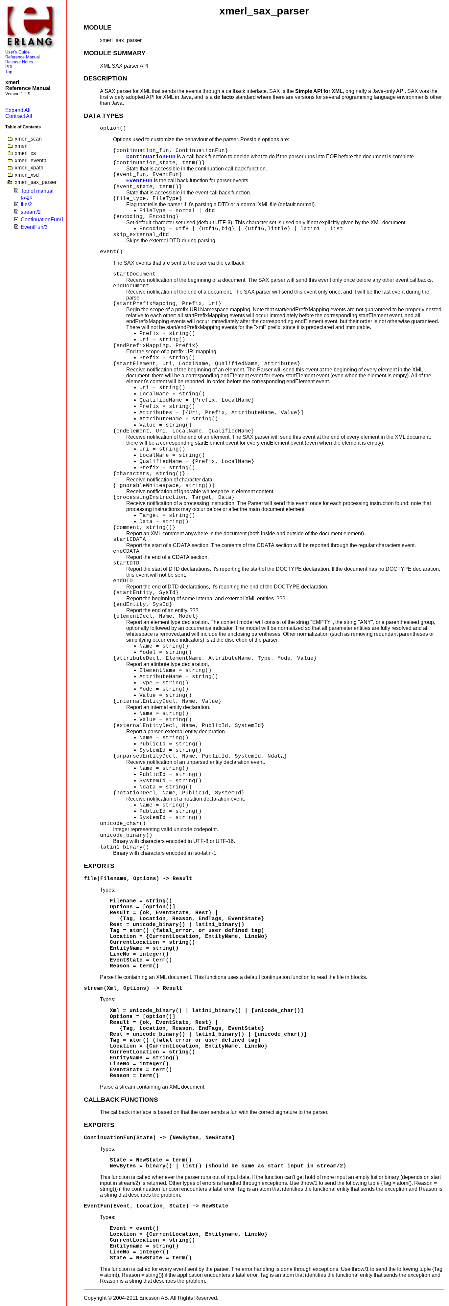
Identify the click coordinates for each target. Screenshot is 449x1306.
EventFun (139, 181)
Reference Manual (22, 57)
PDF (9, 66)
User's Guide (17, 52)
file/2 (26, 204)
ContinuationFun (151, 157)
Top (8, 71)
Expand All (18, 110)
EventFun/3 (34, 227)
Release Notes (19, 61)
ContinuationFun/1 (42, 219)
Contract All (18, 116)
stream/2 (31, 212)
